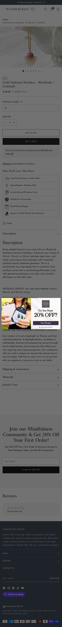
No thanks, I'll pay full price (46, 327)
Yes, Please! (46, 323)
